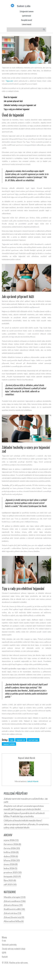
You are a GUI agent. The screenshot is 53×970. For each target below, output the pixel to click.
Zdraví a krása (12, 913)
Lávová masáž (26, 24)
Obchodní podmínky (9, 944)
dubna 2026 (11, 856)
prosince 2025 (13, 872)
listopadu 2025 (12, 876)
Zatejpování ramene (27, 11)
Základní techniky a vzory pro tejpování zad (20, 105)
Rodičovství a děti (14, 909)
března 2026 (12, 860)
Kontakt (5, 956)
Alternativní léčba (14, 921)
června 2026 (12, 848)
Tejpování (9, 81)
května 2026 (11, 852)
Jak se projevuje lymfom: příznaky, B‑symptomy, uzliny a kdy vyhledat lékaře (26, 826)
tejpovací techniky (9, 744)
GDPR (4, 952)
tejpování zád (21, 740)
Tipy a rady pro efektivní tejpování (16, 109)
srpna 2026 (11, 840)
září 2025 (10, 884)
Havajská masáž (26, 20)
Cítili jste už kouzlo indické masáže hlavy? (23, 820)
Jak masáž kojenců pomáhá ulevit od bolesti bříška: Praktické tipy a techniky (24, 815)
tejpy (11, 740)
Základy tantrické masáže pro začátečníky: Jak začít (26, 800)
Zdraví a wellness (15, 901)
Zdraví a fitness (13, 905)
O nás (4, 940)
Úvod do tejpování (10, 97)
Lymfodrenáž (26, 16)
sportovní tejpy (33, 740)
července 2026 (12, 844)
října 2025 (10, 880)
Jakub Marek (29, 758)
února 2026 (11, 864)
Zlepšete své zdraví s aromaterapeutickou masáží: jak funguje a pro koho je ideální (24, 807)
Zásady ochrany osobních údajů (13, 948)
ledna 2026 (10, 868)
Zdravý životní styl (14, 917)
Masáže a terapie (15, 897)
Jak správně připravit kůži (13, 101)
